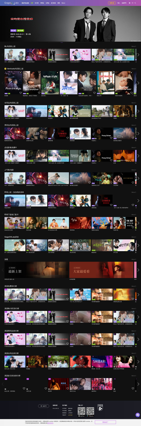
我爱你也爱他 (95, 230)
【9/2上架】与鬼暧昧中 (76, 163)
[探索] (132, 3)
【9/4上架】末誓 (30, 163)
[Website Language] (129, 3)
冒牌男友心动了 (96, 185)
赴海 (114, 163)
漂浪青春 (72, 230)
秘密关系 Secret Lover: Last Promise (58, 185)
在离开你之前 (29, 140)
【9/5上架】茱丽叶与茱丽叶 (11, 118)
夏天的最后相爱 (74, 118)
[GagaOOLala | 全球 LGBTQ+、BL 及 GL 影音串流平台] (11, 3)
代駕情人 (94, 140)
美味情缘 (72, 140)
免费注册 (112, 3)
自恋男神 (115, 185)
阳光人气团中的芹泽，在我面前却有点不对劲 (102, 62)
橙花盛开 (50, 118)
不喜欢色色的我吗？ (75, 62)
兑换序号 (124, 3)
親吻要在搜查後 (52, 62)
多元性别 (53, 3)
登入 (119, 3)
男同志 (42, 3)
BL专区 (37, 3)
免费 (32, 3)
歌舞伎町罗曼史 (30, 62)
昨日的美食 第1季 (52, 230)
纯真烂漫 (115, 230)
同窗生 (115, 118)
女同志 (47, 3)
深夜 (59, 3)
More (133, 46)
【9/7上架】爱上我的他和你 (120, 207)
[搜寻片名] (135, 3)
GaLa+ (63, 3)
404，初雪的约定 (9, 62)
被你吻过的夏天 (117, 140)
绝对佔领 (28, 230)
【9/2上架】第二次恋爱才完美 (121, 62)
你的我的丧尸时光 (96, 118)
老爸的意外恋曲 (8, 230)
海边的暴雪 (29, 118)
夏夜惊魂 (50, 140)
